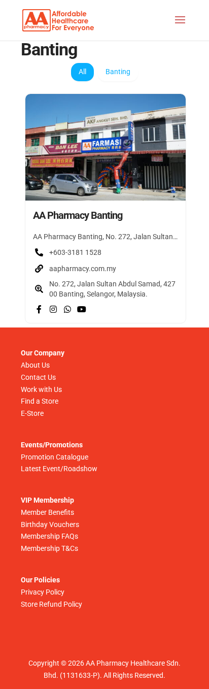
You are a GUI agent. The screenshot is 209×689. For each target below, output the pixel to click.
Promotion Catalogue (54, 457)
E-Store (32, 413)
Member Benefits (47, 512)
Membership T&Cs (49, 548)
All (82, 72)
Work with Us (41, 389)
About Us (35, 365)
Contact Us (38, 377)
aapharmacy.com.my (82, 269)
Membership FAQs (49, 536)
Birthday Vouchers (50, 524)
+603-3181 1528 (75, 252)
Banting (118, 72)
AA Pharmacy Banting (77, 215)
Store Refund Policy (51, 604)
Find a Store (39, 401)
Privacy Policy (42, 592)
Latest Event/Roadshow (59, 469)
